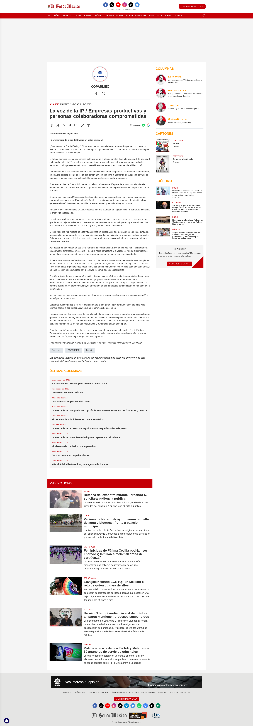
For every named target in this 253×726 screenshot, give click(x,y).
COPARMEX (73, 350)
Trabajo (89, 350)
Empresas (56, 350)
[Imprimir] (88, 125)
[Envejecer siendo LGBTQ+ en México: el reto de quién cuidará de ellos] (66, 591)
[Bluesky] (137, 4)
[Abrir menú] (49, 15)
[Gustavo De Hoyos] (161, 120)
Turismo (169, 16)
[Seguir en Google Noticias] (148, 125)
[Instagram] (124, 4)
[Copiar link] (82, 125)
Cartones (109, 16)
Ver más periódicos (192, 6)
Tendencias (140, 16)
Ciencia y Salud (155, 16)
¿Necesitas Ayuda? (126, 699)
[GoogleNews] (145, 705)
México (57, 16)
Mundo (79, 16)
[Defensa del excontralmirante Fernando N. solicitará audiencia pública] (66, 500)
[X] (112, 4)
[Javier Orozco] (161, 107)
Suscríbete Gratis (179, 264)
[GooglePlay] (158, 705)
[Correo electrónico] (76, 125)
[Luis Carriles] (161, 79)
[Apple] (151, 705)
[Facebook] (105, 4)
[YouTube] (118, 4)
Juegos (178, 16)
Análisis (99, 16)
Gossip (119, 16)
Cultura (129, 16)
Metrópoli (68, 16)
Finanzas (88, 16)
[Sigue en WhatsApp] (143, 125)
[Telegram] (70, 125)
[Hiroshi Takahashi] (161, 93)
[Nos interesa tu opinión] (126, 682)
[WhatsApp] (64, 125)
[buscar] (204, 15)
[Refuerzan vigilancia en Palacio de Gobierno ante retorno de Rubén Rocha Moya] (163, 220)
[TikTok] (130, 4)
